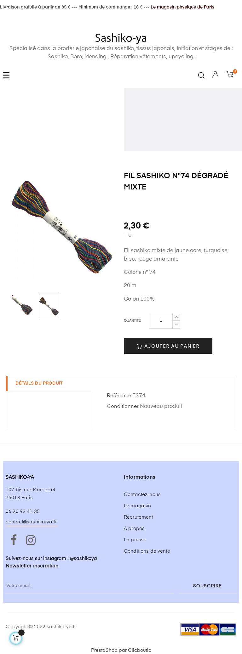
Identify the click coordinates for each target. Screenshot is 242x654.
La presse (135, 540)
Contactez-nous (142, 494)
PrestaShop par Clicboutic (121, 650)
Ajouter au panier (171, 346)
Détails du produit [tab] (39, 383)
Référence (119, 395)
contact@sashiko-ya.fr (31, 522)
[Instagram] (30, 540)
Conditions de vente (147, 551)
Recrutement (138, 517)
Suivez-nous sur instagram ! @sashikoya (51, 558)
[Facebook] (13, 540)
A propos (134, 528)
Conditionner (123, 406)
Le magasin (137, 506)
